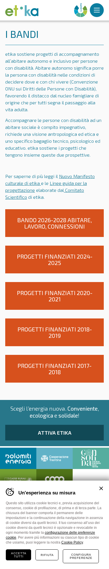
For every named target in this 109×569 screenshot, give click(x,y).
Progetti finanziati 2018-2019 (54, 332)
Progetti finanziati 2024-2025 (54, 259)
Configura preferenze (81, 556)
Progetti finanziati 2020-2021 (54, 296)
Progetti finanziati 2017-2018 (54, 368)
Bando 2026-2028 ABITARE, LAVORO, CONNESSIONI (54, 223)
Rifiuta (47, 555)
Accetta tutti (18, 555)
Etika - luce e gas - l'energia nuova (21, 10)
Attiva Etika (55, 432)
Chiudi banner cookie (101, 488)
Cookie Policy (72, 542)
